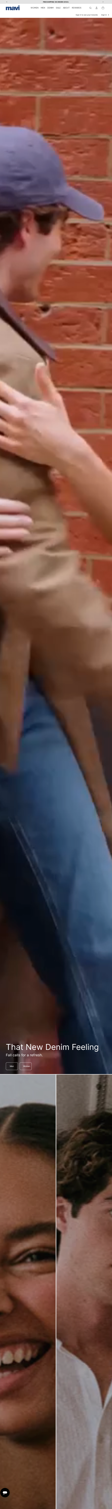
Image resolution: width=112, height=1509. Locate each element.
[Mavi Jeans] (12, 7)
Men (12, 1066)
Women (26, 1066)
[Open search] (90, 8)
